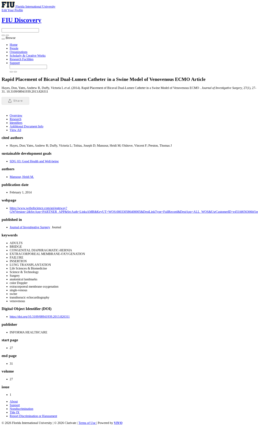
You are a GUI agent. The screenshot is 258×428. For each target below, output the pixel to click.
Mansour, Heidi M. (22, 177)
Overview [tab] (16, 115)
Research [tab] (15, 119)
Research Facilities (21, 59)
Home (14, 44)
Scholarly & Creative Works (28, 55)
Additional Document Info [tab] (26, 126)
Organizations (18, 52)
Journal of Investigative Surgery (30, 227)
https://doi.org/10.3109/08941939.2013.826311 (40, 316)
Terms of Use (87, 423)
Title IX (15, 412)
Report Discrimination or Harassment (33, 416)
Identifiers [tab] (16, 122)
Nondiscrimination (21, 408)
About (14, 401)
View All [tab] (15, 130)
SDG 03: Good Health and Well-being (34, 161)
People (14, 48)
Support (15, 63)
